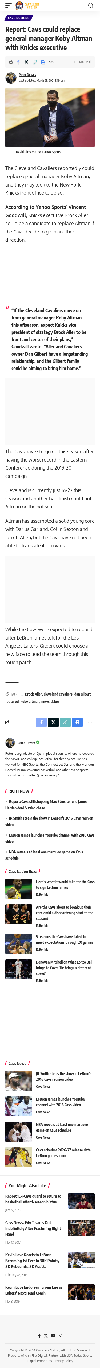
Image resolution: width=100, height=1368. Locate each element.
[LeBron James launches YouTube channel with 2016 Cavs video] (18, 1106)
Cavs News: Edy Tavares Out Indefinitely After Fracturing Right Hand (33, 1228)
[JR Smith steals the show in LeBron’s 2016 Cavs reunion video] (18, 1081)
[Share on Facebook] (18, 62)
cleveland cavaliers (58, 694)
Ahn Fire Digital (36, 1356)
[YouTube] (53, 1335)
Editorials (42, 895)
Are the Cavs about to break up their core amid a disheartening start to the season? (64, 913)
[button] (9, 5)
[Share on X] (26, 62)
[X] (45, 1335)
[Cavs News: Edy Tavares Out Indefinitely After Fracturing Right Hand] (81, 1228)
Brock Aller (33, 694)
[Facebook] (39, 1335)
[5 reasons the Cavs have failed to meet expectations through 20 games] (18, 944)
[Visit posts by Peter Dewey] (11, 78)
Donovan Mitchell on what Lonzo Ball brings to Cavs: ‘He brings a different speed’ (64, 968)
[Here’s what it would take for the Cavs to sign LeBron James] (18, 889)
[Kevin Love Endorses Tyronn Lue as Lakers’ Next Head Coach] (81, 1292)
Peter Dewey (27, 75)
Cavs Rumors (18, 18)
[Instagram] (60, 1335)
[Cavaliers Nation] (27, 5)
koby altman (30, 701)
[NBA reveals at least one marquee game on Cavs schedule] (18, 1132)
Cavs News (43, 1086)
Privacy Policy (63, 1361)
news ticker (50, 701)
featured (12, 701)
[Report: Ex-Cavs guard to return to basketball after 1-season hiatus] (81, 1201)
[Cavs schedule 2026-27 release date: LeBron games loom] (18, 1157)
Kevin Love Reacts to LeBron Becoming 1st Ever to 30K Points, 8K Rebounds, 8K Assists (32, 1260)
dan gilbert (82, 694)
